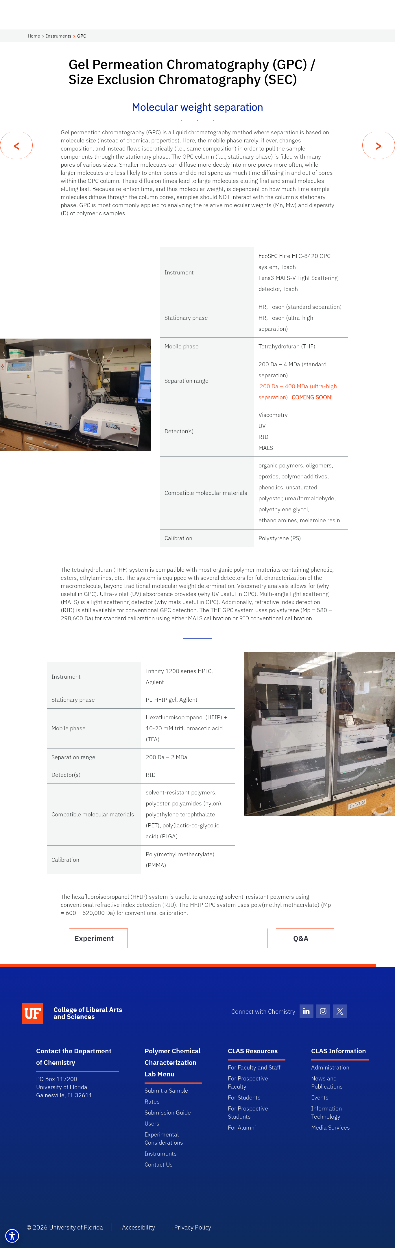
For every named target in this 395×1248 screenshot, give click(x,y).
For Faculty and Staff (254, 1067)
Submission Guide (168, 1112)
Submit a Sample (166, 1090)
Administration (330, 1067)
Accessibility (138, 1227)
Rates (152, 1101)
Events (319, 1097)
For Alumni (242, 1127)
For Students (244, 1097)
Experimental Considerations (164, 1138)
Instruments (58, 36)
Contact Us (159, 1164)
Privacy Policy (192, 1227)
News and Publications (327, 1082)
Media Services (330, 1127)
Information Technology (326, 1112)
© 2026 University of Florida (65, 1227)
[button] (12, 1235)
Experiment (94, 938)
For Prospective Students (248, 1112)
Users (152, 1123)
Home (34, 36)
